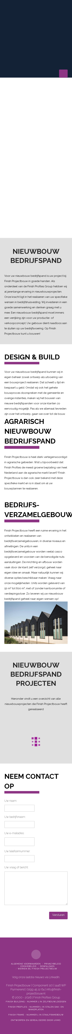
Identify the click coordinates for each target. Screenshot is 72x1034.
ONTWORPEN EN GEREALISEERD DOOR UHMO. (36, 1020)
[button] (63, 74)
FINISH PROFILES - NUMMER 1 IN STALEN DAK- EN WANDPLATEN (36, 1008)
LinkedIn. (54, 977)
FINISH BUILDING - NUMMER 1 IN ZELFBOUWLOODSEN (36, 1002)
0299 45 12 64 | (36, 989)
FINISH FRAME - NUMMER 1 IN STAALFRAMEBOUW (36, 1015)
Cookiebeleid (28, 966)
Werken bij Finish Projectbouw (37, 969)
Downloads (47, 966)
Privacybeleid (52, 964)
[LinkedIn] (36, 954)
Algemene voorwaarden (26, 964)
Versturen (58, 915)
